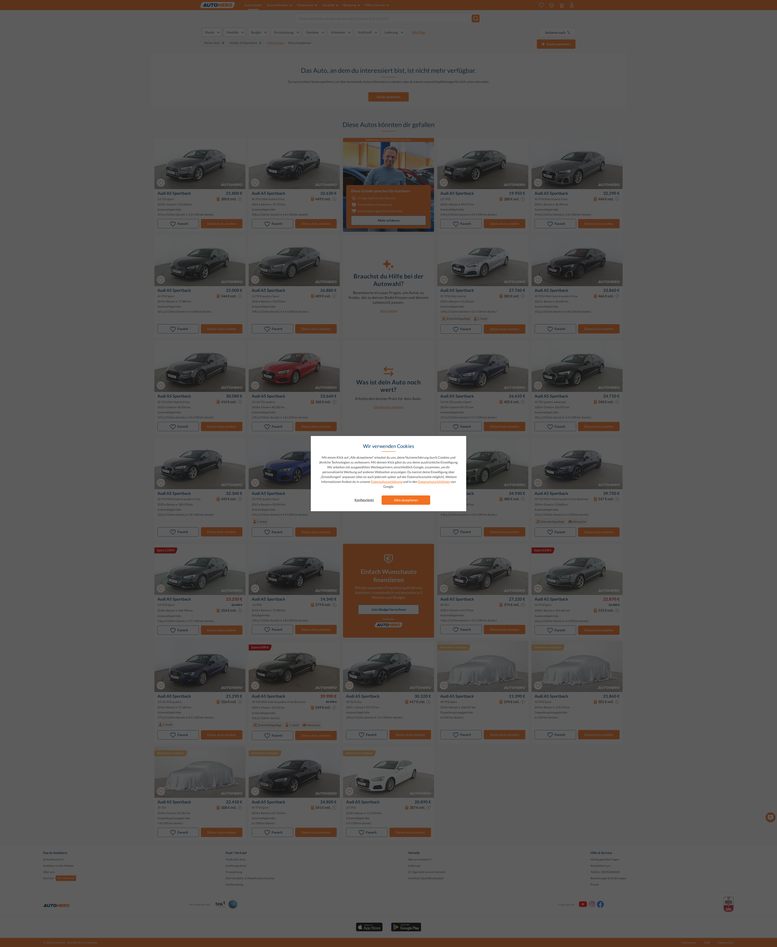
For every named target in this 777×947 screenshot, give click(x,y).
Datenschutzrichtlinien (434, 482)
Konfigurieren (364, 500)
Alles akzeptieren (406, 500)
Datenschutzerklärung (386, 482)
